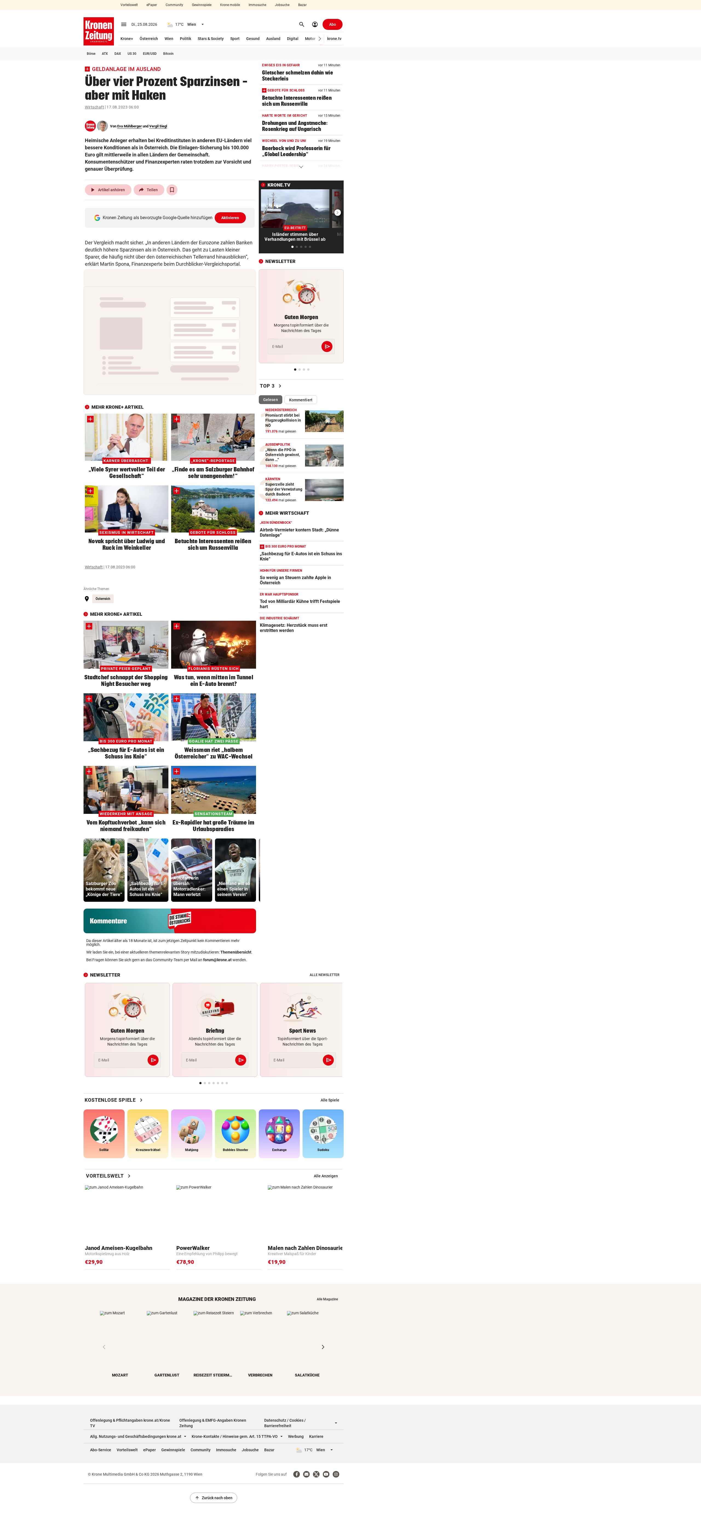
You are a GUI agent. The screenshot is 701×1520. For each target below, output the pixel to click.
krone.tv (334, 38)
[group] (104, 870)
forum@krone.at (217, 960)
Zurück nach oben (213, 1498)
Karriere (316, 1436)
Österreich (149, 38)
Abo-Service (100, 1450)
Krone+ (126, 38)
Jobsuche (282, 5)
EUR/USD (150, 54)
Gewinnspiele (201, 5)
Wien (169, 38)
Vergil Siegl (158, 126)
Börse (91, 54)
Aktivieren (230, 218)
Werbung (296, 1436)
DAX (117, 54)
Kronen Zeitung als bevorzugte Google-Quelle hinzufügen (171, 217)
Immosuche (257, 5)
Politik (185, 38)
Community (174, 5)
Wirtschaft (94, 107)
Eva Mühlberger (129, 126)
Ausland (273, 38)
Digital (292, 38)
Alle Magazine (327, 1299)
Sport (235, 38)
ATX (105, 54)
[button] (320, 39)
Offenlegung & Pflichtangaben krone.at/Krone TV (130, 1423)
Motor (310, 38)
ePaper (151, 5)
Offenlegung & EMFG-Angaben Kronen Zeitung (212, 1423)
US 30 (132, 54)
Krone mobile (230, 5)
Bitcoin (168, 54)
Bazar (302, 5)
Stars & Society (211, 38)
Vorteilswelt (129, 5)
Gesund (253, 38)
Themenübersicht (235, 952)
